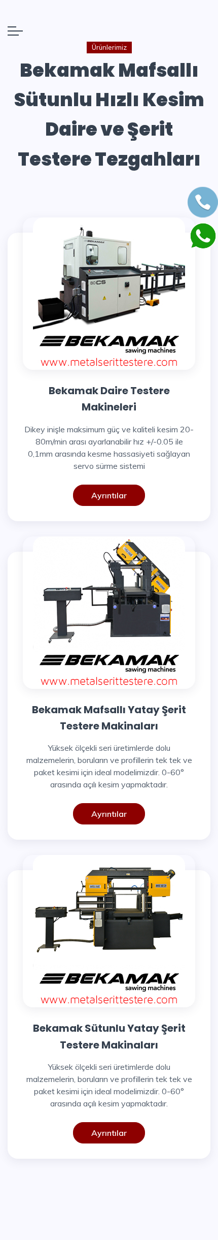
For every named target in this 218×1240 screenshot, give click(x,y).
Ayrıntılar (109, 495)
